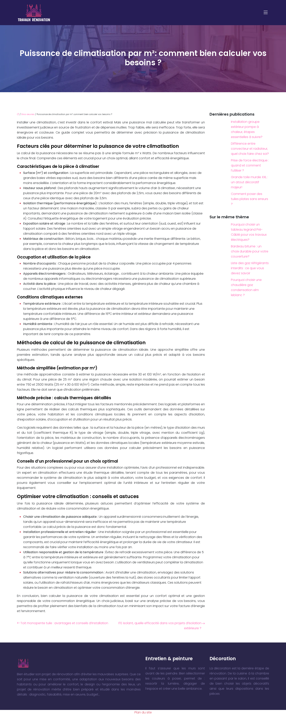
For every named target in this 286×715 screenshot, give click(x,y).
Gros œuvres (28, 114)
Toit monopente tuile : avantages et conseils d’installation (64, 623)
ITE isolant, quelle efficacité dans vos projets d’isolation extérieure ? (159, 625)
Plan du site (143, 712)
